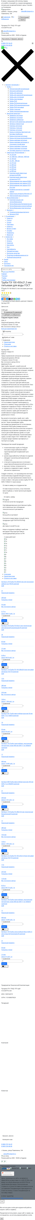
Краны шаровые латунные (18, 140)
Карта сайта (7, 1088)
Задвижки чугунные (16, 118)
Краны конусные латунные (18, 136)
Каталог (5, 1047)
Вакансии (10, 235)
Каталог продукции (12, 85)
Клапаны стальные (16, 128)
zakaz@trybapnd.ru (27, 11)
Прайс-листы (7, 1071)
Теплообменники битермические (21, 204)
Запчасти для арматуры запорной (21, 122)
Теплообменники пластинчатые (20, 208)
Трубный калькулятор (14, 257)
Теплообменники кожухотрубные (21, 206)
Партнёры (10, 224)
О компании (9, 216)
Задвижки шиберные (16, 120)
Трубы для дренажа (16, 93)
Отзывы (9, 231)
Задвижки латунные (16, 115)
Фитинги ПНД (14, 214)
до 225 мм (13, 155)
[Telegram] (19, 299)
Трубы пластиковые (16, 99)
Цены (6, 261)
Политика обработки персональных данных (17, 1132)
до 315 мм (13, 163)
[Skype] (17, 299)
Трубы (9, 87)
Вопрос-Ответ (11, 229)
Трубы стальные (15, 109)
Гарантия (10, 243)
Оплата (9, 241)
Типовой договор (12, 251)
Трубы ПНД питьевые (17, 107)
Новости (9, 218)
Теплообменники (12, 198)
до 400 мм (13, 165)
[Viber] (12, 299)
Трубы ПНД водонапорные (18, 103)
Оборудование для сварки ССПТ (20, 183)
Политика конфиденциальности (17, 255)
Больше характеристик (9, 329)
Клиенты (10, 226)
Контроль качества (13, 253)
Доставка (10, 239)
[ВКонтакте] (2, 299)
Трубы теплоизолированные (19, 111)
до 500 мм (13, 167)
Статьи (9, 220)
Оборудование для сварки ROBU (20, 181)
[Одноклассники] (5, 299)
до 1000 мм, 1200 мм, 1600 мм (19, 157)
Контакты (7, 263)
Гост (8, 247)
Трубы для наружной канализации (21, 95)
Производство (9, 266)
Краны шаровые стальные (18, 146)
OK (2, 1219)
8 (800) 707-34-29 (6, 43)
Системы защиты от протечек (19, 150)
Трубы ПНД (13, 101)
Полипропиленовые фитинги (19, 212)
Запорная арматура (13, 113)
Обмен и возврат (8, 1115)
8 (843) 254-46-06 (6, 45)
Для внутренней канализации (19, 89)
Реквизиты (10, 233)
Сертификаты (11, 249)
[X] (9, 299)
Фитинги (10, 210)
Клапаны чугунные (16, 130)
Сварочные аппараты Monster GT (21, 194)
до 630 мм (13, 169)
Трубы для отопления (17, 97)
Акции (6, 259)
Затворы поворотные (17, 124)
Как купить (10, 245)
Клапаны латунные (16, 126)
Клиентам (9, 237)
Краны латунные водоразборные (21, 138)
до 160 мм (13, 159)
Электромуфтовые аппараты (19, 196)
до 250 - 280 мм (15, 161)
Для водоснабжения (16, 91)
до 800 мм (13, 171)
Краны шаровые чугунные (18, 148)
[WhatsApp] (14, 299)
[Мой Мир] (7, 299)
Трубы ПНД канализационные (19, 105)
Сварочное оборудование (15, 152)
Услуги (9, 222)
